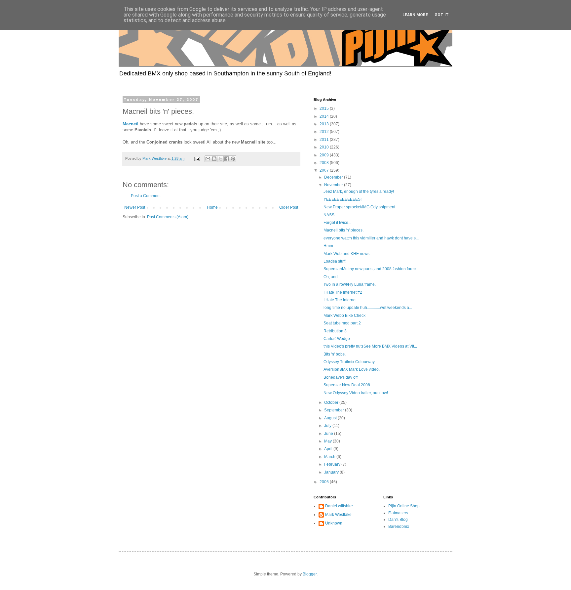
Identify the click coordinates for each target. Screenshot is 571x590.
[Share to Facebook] (226, 158)
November (334, 185)
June (329, 433)
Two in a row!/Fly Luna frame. (350, 284)
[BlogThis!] (214, 158)
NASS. (329, 215)
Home (212, 207)
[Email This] (208, 158)
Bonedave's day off (341, 377)
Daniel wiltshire (339, 506)
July (328, 425)
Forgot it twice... (337, 222)
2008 (325, 162)
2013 (325, 124)
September (334, 410)
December (334, 177)
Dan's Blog (398, 519)
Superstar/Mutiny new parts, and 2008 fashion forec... (371, 269)
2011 (325, 139)
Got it (442, 15)
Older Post (288, 207)
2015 (325, 108)
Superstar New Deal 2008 (347, 385)
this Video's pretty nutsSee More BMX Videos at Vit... (370, 346)
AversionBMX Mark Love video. (352, 369)
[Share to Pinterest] (233, 158)
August (331, 418)
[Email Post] (197, 158)
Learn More (415, 15)
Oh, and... (332, 276)
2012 (325, 131)
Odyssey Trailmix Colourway (349, 361)
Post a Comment (146, 195)
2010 (325, 147)
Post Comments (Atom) (167, 217)
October (331, 402)
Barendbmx (398, 526)
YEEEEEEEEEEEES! (343, 199)
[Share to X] (220, 158)
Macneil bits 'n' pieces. (343, 230)
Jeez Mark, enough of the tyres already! (359, 191)
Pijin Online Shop (404, 506)
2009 (325, 155)
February (332, 464)
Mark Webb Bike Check (344, 315)
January (332, 472)
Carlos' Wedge (337, 338)
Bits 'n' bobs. (335, 354)
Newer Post (134, 207)
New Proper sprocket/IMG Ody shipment (359, 207)
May (328, 441)
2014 (325, 116)
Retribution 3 (335, 331)
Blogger (310, 574)
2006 (325, 482)
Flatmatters (398, 513)
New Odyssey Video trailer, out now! (356, 393)
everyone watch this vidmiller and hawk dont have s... (371, 238)
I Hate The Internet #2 (343, 292)
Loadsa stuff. (335, 261)
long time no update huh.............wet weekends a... (368, 307)
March (330, 456)
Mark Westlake (338, 514)
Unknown (333, 523)
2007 (325, 170)
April (328, 448)
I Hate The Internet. (341, 300)
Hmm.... (330, 245)
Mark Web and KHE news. (347, 253)
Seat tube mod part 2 (342, 323)
